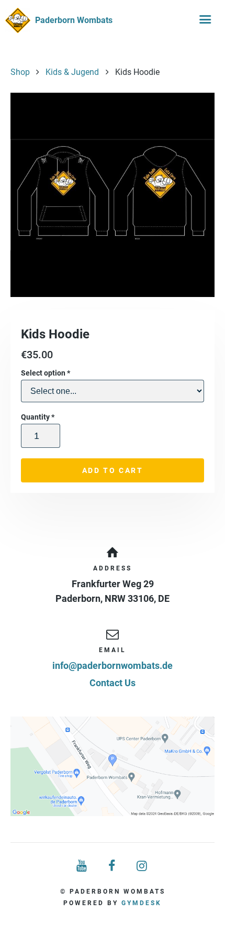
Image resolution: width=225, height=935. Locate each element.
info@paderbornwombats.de (112, 665)
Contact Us (112, 682)
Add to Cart (112, 470)
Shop (20, 72)
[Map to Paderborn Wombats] (112, 766)
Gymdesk (141, 903)
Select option (45, 373)
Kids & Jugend (72, 72)
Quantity (37, 417)
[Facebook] (112, 866)
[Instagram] (143, 866)
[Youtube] (82, 866)
